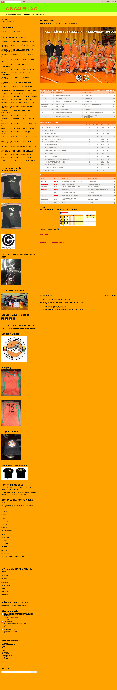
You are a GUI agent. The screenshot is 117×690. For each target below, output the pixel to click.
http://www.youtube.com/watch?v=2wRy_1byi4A (16, 605)
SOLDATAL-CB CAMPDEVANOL (66, 101)
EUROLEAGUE (6, 658)
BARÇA (3, 651)
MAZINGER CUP (9, 629)
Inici (78, 295)
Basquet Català (6, 657)
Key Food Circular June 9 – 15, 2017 (14, 617)
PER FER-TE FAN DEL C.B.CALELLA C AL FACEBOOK (18, 328)
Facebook (4, 663)
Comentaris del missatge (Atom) (61, 299)
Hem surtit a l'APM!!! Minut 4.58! (55, 308)
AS (2, 649)
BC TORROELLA (87, 110)
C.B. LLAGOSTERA (62, 116)
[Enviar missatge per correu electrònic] (57, 229)
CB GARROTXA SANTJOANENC (93, 112)
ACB (2, 661)
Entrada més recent (46, 295)
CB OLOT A (60, 104)
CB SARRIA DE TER (89, 98)
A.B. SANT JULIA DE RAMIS (91, 104)
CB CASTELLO (87, 95)
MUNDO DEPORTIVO (8, 645)
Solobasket (4, 652)
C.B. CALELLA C (61, 98)
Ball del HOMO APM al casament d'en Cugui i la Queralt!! (64, 309)
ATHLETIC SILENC (62, 110)
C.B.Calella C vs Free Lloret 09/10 (56, 306)
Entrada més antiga (109, 295)
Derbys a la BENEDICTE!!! (11, 631)
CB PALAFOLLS (61, 107)
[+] (115, 181)
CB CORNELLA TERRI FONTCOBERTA (89, 116)
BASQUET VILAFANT (63, 95)
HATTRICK (4, 643)
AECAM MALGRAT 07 (89, 101)
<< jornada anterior (98, 90)
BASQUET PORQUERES (64, 112)
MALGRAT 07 (8, 622)
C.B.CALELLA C (21, 8)
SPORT (3, 646)
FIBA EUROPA (5, 654)
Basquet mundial (6, 655)
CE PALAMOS (87, 107)
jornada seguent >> (110, 90)
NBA (2, 660)
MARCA (4, 648)
